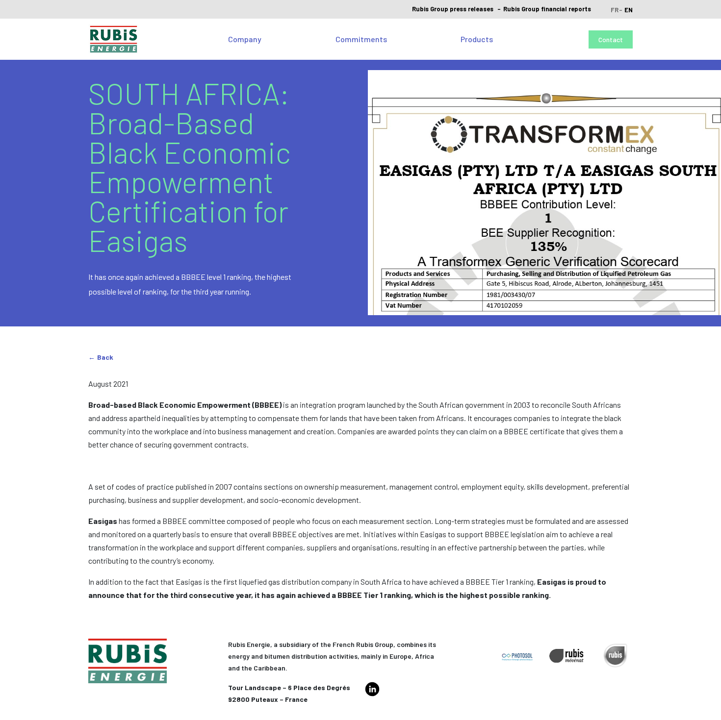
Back (105, 357)
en (628, 10)
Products (477, 39)
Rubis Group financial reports (547, 9)
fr (614, 10)
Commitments (361, 39)
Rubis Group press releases (452, 9)
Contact (610, 39)
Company (244, 39)
